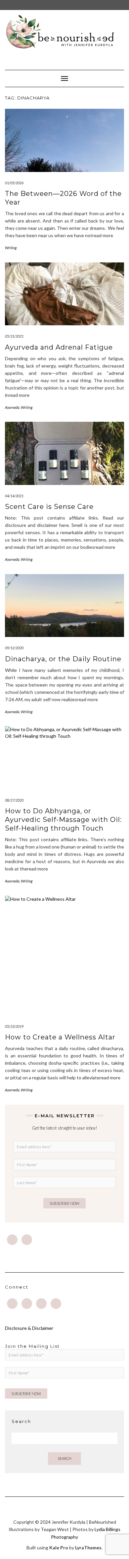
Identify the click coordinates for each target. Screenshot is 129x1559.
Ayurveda (12, 407)
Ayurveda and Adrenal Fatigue (59, 347)
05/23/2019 (14, 1026)
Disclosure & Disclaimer (29, 1328)
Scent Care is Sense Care (49, 507)
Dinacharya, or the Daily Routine (63, 659)
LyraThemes (88, 1547)
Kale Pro (58, 1547)
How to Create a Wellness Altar (60, 1037)
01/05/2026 (14, 183)
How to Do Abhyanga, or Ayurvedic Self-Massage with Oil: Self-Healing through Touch (63, 819)
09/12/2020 (14, 648)
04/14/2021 (14, 496)
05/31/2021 (14, 336)
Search (64, 1458)
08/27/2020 (14, 800)
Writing (11, 247)
